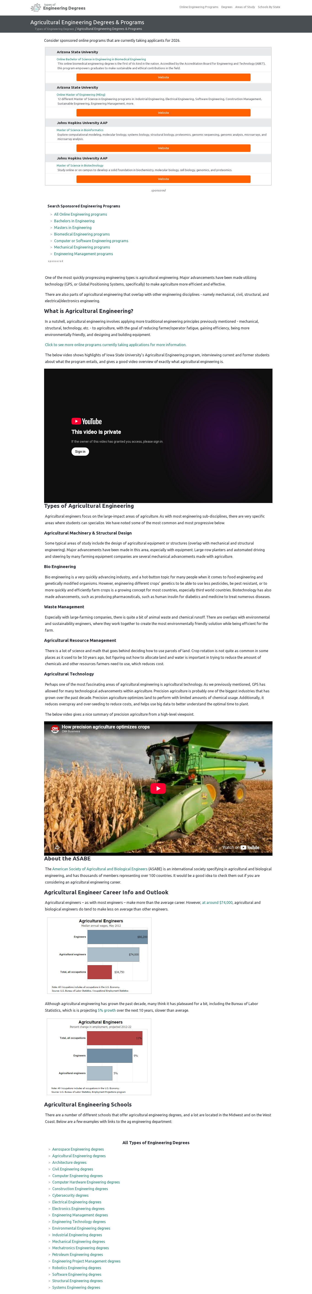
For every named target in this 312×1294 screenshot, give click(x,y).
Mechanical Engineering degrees (78, 1241)
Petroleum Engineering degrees (77, 1254)
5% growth (107, 1010)
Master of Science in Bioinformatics (80, 130)
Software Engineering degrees (76, 1274)
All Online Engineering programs (80, 214)
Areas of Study (245, 6)
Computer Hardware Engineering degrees (86, 1182)
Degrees (227, 6)
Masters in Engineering (73, 227)
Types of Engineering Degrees (54, 28)
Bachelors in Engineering (74, 221)
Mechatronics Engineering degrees (80, 1248)
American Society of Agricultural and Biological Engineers (100, 869)
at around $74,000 (217, 902)
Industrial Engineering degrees (77, 1235)
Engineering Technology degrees (79, 1222)
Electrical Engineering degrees (76, 1202)
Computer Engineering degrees (77, 1176)
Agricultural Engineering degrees (79, 1156)
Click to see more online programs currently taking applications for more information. (115, 345)
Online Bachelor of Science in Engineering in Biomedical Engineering (101, 59)
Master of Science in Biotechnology (80, 165)
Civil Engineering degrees (72, 1169)
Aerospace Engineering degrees (78, 1149)
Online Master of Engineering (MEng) (81, 94)
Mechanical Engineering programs (82, 247)
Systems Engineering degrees (76, 1287)
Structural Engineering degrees (77, 1281)
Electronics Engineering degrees (78, 1209)
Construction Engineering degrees (80, 1189)
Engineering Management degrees (80, 1215)
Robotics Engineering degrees (76, 1268)
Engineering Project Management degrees (86, 1261)
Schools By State (269, 6)
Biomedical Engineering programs (82, 234)
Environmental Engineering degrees (81, 1228)
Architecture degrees (69, 1162)
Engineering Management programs (83, 254)
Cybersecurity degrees (70, 1195)
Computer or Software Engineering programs (91, 241)
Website (163, 77)
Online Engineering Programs (199, 6)
